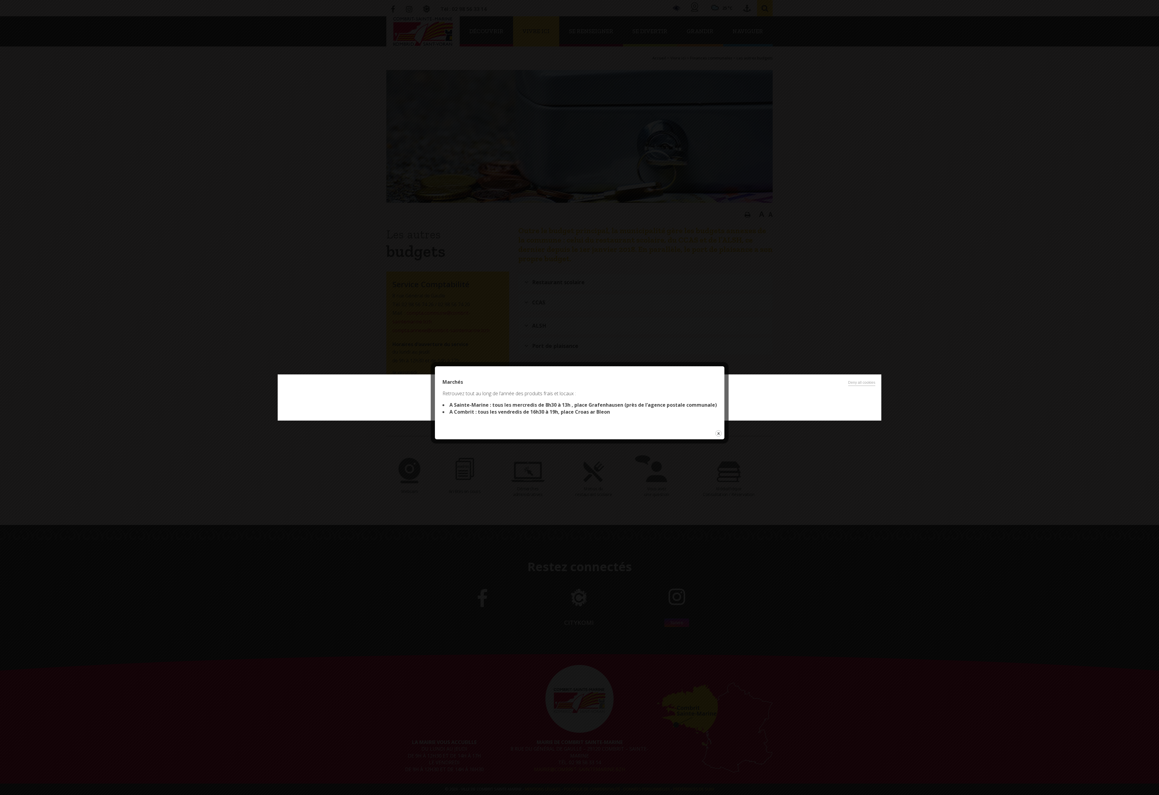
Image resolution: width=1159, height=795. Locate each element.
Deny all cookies (861, 382)
